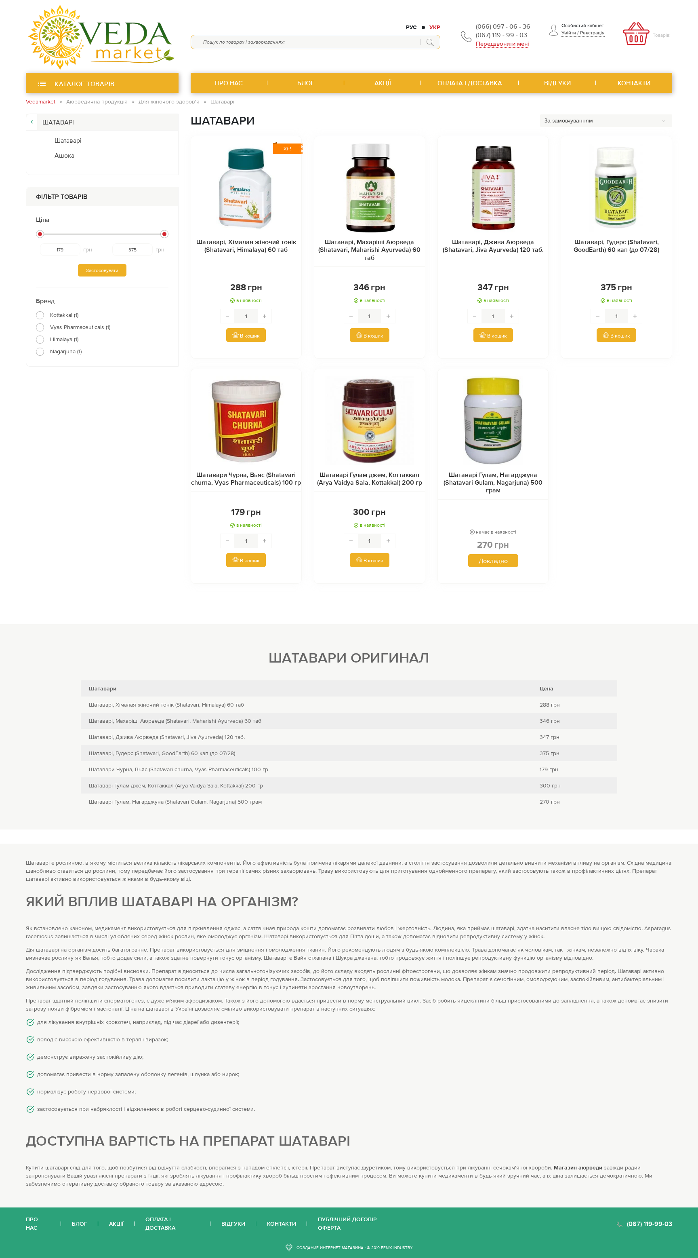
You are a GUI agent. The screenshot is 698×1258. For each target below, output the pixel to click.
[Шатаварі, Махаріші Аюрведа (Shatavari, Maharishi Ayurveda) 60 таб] (369, 188)
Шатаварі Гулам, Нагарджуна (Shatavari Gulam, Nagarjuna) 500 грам (493, 482)
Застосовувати (102, 270)
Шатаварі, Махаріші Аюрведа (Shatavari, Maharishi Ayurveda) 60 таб (369, 249)
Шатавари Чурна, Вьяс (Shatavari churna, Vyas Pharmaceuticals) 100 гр (246, 478)
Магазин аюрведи (578, 1167)
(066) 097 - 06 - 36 (503, 26)
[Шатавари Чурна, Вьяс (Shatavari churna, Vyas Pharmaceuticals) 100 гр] (246, 420)
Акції (116, 1223)
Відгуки (233, 1223)
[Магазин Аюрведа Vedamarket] (102, 36)
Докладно (493, 560)
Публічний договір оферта (347, 1223)
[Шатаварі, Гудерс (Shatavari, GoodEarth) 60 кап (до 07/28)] (616, 188)
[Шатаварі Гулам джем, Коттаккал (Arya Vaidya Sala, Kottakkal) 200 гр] (369, 420)
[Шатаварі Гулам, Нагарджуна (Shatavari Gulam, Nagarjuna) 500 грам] (493, 420)
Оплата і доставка (160, 1223)
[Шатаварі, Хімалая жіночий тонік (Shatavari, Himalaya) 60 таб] (246, 188)
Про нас (32, 1223)
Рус (411, 27)
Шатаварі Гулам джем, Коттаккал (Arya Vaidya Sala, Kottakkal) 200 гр (369, 478)
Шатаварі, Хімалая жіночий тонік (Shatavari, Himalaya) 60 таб (246, 245)
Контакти (281, 1223)
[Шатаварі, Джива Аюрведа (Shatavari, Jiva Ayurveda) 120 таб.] (493, 188)
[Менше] (227, 316)
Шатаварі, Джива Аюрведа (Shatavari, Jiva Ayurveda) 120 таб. (493, 245)
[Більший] (264, 316)
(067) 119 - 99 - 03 (501, 35)
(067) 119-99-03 (649, 1223)
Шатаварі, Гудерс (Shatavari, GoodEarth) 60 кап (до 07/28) (616, 245)
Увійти (568, 32)
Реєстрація (592, 32)
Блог (79, 1223)
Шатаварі (68, 140)
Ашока (64, 155)
